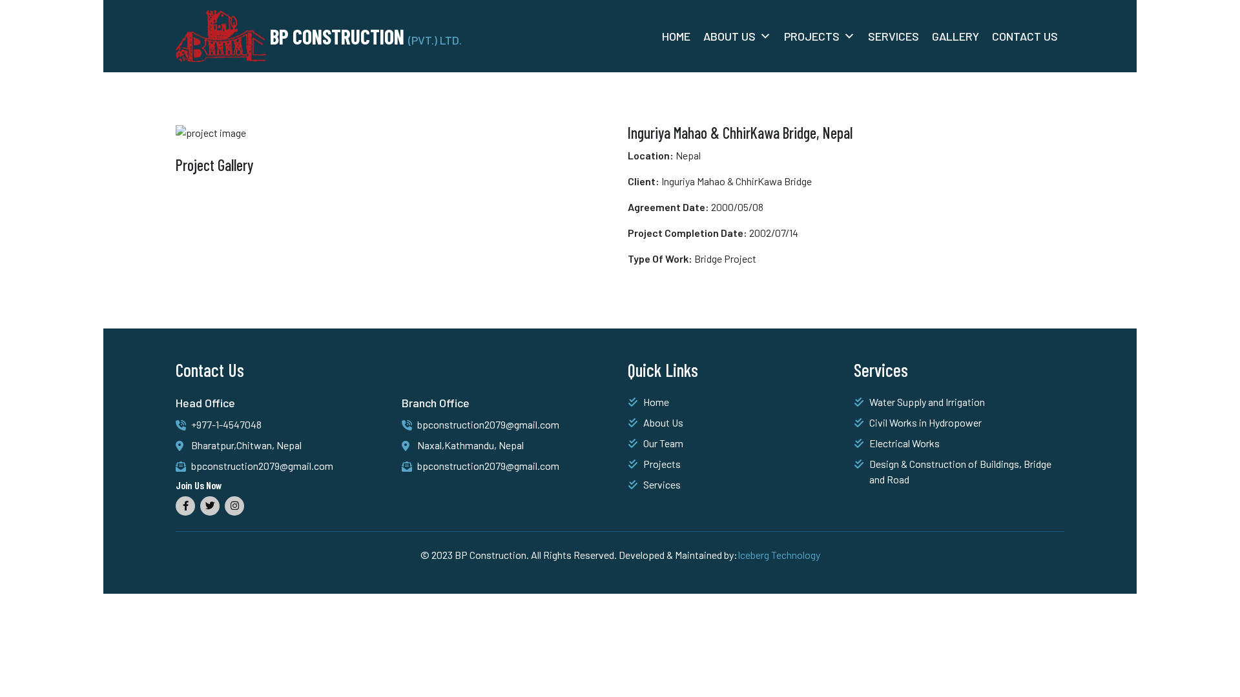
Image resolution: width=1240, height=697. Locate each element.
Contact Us (1025, 36)
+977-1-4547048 (226, 424)
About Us (729, 36)
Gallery (955, 36)
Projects (812, 36)
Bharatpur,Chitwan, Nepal (246, 445)
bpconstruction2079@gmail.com (262, 466)
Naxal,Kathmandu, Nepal (470, 445)
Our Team (663, 443)
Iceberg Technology (779, 555)
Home (676, 36)
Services (893, 36)
